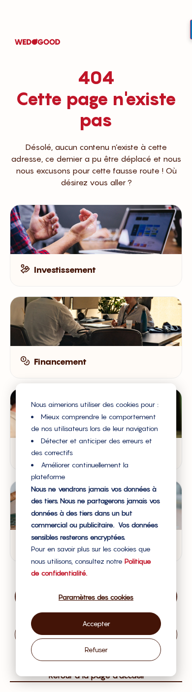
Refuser (96, 649)
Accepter (96, 623)
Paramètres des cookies (96, 597)
